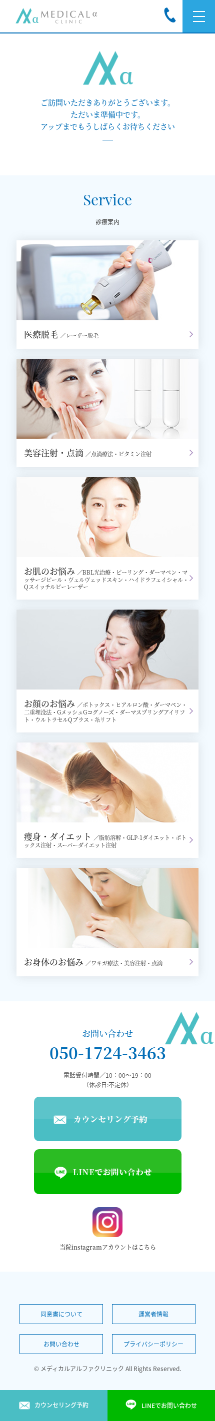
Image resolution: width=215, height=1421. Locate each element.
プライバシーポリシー (154, 1344)
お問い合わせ (62, 1344)
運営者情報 (153, 1314)
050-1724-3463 (108, 1052)
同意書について (61, 1314)
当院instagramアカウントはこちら (108, 1247)
